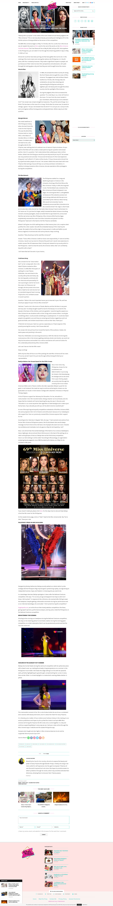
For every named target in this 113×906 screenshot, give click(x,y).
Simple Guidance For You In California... (14, 901)
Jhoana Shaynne (30, 758)
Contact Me (53, 899)
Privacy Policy (63, 899)
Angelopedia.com (23, 607)
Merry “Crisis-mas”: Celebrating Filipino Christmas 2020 (87, 50)
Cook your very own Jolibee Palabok (87, 66)
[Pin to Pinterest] (46, 753)
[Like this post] (41, 753)
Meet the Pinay (43, 899)
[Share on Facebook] (43, 753)
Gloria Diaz (28, 744)
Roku (37, 46)
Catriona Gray (21, 744)
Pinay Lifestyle (35, 2)
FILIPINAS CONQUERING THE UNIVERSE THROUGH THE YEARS (83, 40)
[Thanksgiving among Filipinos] (76, 76)
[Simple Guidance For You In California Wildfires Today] (61, 797)
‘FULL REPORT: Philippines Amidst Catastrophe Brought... (15, 894)
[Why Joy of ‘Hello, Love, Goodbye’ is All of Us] (49, 868)
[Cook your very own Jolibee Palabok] (76, 68)
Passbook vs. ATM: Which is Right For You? (61, 875)
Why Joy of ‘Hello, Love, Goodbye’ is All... (60, 867)
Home (19, 2)
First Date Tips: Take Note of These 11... (61, 851)
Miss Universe (42, 744)
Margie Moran (34, 744)
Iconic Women (40, 25)
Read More (85, 904)
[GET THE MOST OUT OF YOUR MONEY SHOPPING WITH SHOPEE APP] (76, 59)
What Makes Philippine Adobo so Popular (60, 859)
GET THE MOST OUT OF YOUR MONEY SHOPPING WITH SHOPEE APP (88, 59)
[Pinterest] (90, 3)
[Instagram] (88, 3)
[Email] (92, 3)
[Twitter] (87, 3)
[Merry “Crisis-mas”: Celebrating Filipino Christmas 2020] (26, 797)
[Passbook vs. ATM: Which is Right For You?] (49, 876)
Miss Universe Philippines (60, 744)
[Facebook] (75, 21)
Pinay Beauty (26, 2)
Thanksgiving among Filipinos (88, 74)
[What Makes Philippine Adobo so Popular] (49, 860)
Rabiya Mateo (29, 746)
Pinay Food (68, 2)
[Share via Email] (47, 753)
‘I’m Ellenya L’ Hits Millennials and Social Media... (60, 884)
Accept (79, 904)
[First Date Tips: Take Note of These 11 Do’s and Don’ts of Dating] (49, 852)
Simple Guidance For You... (61, 804)
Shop (83, 2)
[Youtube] (89, 21)
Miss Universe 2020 (50, 744)
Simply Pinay (76, 2)
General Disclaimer (74, 899)
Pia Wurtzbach (21, 746)
